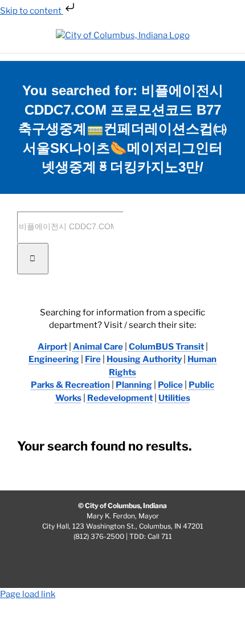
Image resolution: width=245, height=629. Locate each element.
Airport (52, 347)
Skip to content (31, 11)
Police (170, 385)
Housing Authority (144, 359)
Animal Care (98, 347)
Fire (93, 359)
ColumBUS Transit (166, 347)
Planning (134, 385)
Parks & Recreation (70, 385)
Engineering (53, 359)
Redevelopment (120, 398)
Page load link (27, 594)
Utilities (174, 398)
